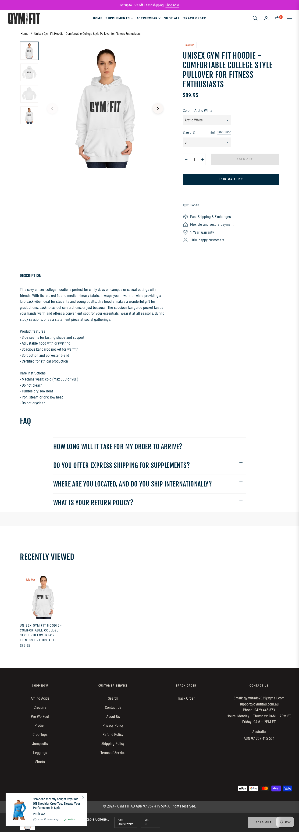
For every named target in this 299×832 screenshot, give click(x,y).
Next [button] (158, 108)
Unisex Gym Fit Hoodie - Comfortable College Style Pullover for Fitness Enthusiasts (40, 633)
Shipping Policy (113, 743)
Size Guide (224, 132)
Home (24, 33)
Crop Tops (39, 734)
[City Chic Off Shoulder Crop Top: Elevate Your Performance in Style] (17, 809)
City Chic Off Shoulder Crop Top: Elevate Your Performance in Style (56, 803)
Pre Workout (40, 716)
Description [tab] (31, 275)
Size (147, 819)
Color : (198, 110)
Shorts (40, 762)
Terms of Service (112, 753)
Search (113, 698)
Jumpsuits (40, 743)
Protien (40, 725)
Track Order (186, 698)
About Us (113, 716)
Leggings (40, 753)
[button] (255, 18)
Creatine (40, 707)
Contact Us (113, 707)
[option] (105, 105)
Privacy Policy (113, 725)
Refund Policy (113, 734)
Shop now (172, 5)
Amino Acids (40, 698)
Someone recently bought (56, 803)
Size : (189, 132)
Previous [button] (52, 108)
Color (120, 819)
